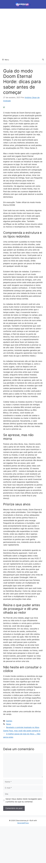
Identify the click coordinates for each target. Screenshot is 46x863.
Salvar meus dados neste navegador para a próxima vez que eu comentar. (24, 800)
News (8, 724)
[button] (43, 60)
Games (9, 721)
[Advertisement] (23, 32)
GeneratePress (23, 823)
